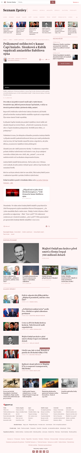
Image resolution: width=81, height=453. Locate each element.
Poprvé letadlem (57, 412)
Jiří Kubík (11, 58)
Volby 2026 (5, 410)
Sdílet (48, 59)
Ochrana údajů (54, 439)
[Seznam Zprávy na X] (37, 451)
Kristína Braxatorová (37, 315)
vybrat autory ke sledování (13, 60)
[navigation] (2, 2)
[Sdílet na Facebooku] (46, 226)
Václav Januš (34, 343)
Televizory (57, 432)
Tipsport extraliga (32, 414)
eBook (42, 59)
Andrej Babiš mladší (39, 232)
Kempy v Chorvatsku (58, 410)
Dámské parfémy (37, 432)
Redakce (41, 439)
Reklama (46, 439)
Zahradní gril (63, 428)
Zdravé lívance (44, 414)
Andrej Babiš (17, 232)
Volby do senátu (7, 418)
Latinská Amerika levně (59, 418)
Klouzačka (44, 428)
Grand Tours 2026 (20, 420)
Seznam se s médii (53, 442)
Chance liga (31, 410)
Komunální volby (7, 420)
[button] (8, 24)
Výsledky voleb (6, 414)
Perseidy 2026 (41, 425)
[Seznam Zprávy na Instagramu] (40, 451)
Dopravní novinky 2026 (71, 414)
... (76, 16)
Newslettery (70, 442)
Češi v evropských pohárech (59, 425)
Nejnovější (58, 38)
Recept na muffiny (45, 412)
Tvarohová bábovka (45, 416)
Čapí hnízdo (6, 234)
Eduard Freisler (35, 354)
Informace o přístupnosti (66, 439)
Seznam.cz (76, 2)
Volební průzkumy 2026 (8, 412)
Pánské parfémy (73, 432)
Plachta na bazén (25, 428)
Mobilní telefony (19, 432)
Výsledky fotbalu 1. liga (33, 412)
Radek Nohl (34, 301)
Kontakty (35, 439)
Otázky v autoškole (70, 418)
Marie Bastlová (35, 370)
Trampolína (33, 428)
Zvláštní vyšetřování (27, 232)
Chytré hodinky (64, 432)
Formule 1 (30, 418)
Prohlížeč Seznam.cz (31, 442)
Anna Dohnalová (35, 329)
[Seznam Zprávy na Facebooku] (33, 451)
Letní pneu (44, 432)
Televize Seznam (42, 442)
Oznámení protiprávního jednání (15, 442)
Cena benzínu (49, 425)
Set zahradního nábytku (53, 428)
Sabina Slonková (21, 58)
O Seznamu (17, 439)
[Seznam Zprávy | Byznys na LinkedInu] (47, 451)
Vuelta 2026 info (20, 410)
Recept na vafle (44, 418)
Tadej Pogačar (19, 416)
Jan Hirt (18, 414)
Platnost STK (69, 420)
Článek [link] (6, 67)
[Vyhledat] (52, 2)
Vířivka (68, 428)
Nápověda (29, 439)
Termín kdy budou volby (9, 416)
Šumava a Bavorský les (59, 414)
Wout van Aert (19, 418)
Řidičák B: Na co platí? (71, 416)
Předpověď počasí (33, 425)
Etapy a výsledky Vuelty (21, 412)
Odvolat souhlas (32, 445)
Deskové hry (51, 432)
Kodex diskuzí (62, 442)
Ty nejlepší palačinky (46, 410)
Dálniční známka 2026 (71, 412)
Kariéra (23, 439)
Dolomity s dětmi (58, 420)
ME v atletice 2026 (32, 416)
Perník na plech (44, 420)
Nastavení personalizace (45, 445)
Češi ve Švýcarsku (58, 416)
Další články (65, 63)
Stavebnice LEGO (28, 432)
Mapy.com (25, 425)
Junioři (12, 234)
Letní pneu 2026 (70, 410)
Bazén (18, 428)
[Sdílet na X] (49, 226)
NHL (29, 420)
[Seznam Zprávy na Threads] (44, 451)
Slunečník (39, 428)
